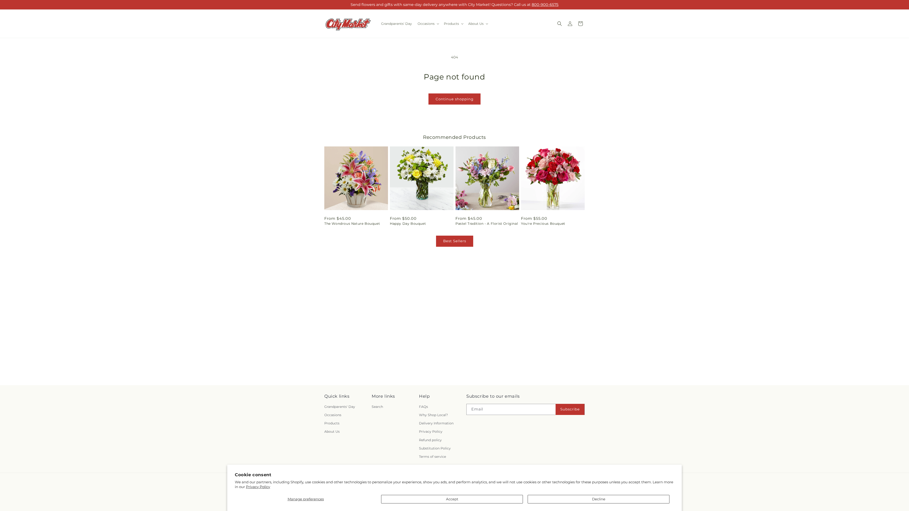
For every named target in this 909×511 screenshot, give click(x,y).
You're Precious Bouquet (543, 223)
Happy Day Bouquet (408, 223)
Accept (452, 499)
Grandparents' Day (339, 407)
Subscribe (570, 409)
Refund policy (430, 440)
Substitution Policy (435, 448)
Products (331, 423)
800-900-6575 (545, 4)
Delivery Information (436, 423)
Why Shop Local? (433, 415)
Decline (598, 499)
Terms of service (432, 456)
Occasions (332, 415)
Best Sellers (454, 241)
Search (377, 407)
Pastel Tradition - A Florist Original (486, 223)
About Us (332, 431)
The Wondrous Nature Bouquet (352, 223)
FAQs (423, 407)
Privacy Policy (258, 487)
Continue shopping (454, 99)
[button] (428, 24)
